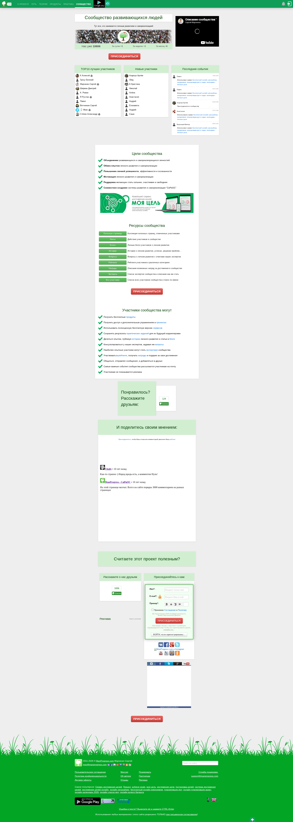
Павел (83, 101)
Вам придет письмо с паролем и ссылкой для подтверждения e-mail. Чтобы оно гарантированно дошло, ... (169, 627)
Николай (133, 88)
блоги (172, 339)
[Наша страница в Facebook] (166, 646)
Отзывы (124, 780)
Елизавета (134, 105)
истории (136, 339)
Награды (113, 268)
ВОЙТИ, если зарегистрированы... (169, 634)
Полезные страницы (112, 233)
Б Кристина (134, 84)
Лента (112, 239)
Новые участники (146, 69)
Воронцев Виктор (183, 124)
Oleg (131, 80)
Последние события (195, 69)
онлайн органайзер (119, 789)
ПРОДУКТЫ (55, 4)
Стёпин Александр (88, 114)
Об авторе (126, 776)
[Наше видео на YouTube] (161, 655)
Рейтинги (113, 262)
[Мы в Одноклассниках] (177, 655)
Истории (112, 251)
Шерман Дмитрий (88, 88)
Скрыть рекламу (135, 619)
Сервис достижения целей (108, 787)
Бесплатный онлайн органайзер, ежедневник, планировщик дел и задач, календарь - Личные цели (197, 82)
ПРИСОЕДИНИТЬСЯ (124, 56)
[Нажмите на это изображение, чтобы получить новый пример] (173, 604)
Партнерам (144, 776)
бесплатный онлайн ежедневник (146, 789)
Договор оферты (83, 780)
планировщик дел (173, 789)
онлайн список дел (109, 792)
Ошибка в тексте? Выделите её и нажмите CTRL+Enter (146, 809)
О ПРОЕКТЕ (23, 4)
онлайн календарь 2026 (87, 792)
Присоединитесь (124, 439)
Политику (182, 610)
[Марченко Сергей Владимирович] (130, 764)
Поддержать (145, 772)
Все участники (112, 280)
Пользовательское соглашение (90, 772)
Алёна (132, 92)
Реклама (143, 780)
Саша (131, 114)
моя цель (151, 787)
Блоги (112, 245)
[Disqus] (147, 502)
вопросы (159, 344)
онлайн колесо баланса (132, 792)
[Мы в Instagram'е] (169, 649)
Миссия (124, 772)
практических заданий (138, 333)
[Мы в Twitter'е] (177, 646)
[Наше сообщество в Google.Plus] (172, 646)
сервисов (157, 328)
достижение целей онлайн (95, 789)
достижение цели (165, 787)
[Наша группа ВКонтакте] (161, 646)
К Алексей (85, 75)
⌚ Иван (84, 110)
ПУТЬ (34, 4)
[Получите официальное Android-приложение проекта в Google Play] (99, 4)
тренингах (161, 322)
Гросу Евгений (86, 80)
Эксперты (112, 274)
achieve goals (138, 787)
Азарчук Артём (136, 75)
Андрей (132, 101)
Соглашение (170, 610)
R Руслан (84, 97)
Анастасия (134, 97)
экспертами (152, 350)
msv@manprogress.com (95, 764)
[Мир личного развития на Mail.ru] (172, 655)
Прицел (127, 787)
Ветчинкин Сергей (88, 105)
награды (142, 355)
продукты (131, 317)
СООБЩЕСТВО (83, 4)
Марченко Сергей (88, 84)
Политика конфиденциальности (91, 776)
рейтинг (172, 439)
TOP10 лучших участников (98, 69)
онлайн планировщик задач (197, 789)
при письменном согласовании (181, 814)
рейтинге (122, 355)
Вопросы (113, 257)
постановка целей (185, 787)
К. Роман (84, 92)
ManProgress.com (105, 761)
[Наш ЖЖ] (166, 655)
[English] (214, 801)
